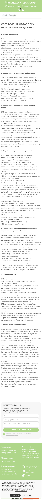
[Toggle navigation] (38, 15)
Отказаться (27, 495)
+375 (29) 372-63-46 (8, 453)
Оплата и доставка (29, 449)
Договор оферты (28, 447)
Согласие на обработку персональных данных (31, 456)
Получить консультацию (21, 430)
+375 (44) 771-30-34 (8, 450)
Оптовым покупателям (30, 453)
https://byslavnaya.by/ (32, 192)
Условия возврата (29, 451)
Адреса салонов (30, 6)
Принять (15, 495)
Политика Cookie (21, 491)
